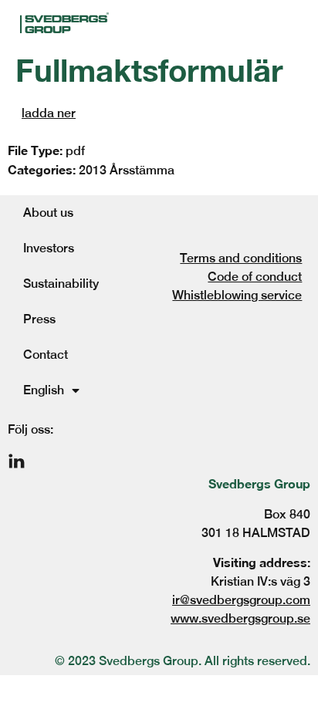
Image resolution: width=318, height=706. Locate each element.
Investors (48, 248)
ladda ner (49, 113)
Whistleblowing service (237, 295)
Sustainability (61, 283)
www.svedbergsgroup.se (240, 618)
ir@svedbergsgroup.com (241, 600)
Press (39, 319)
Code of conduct (255, 276)
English (43, 390)
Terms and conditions (241, 258)
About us (48, 212)
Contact (45, 354)
